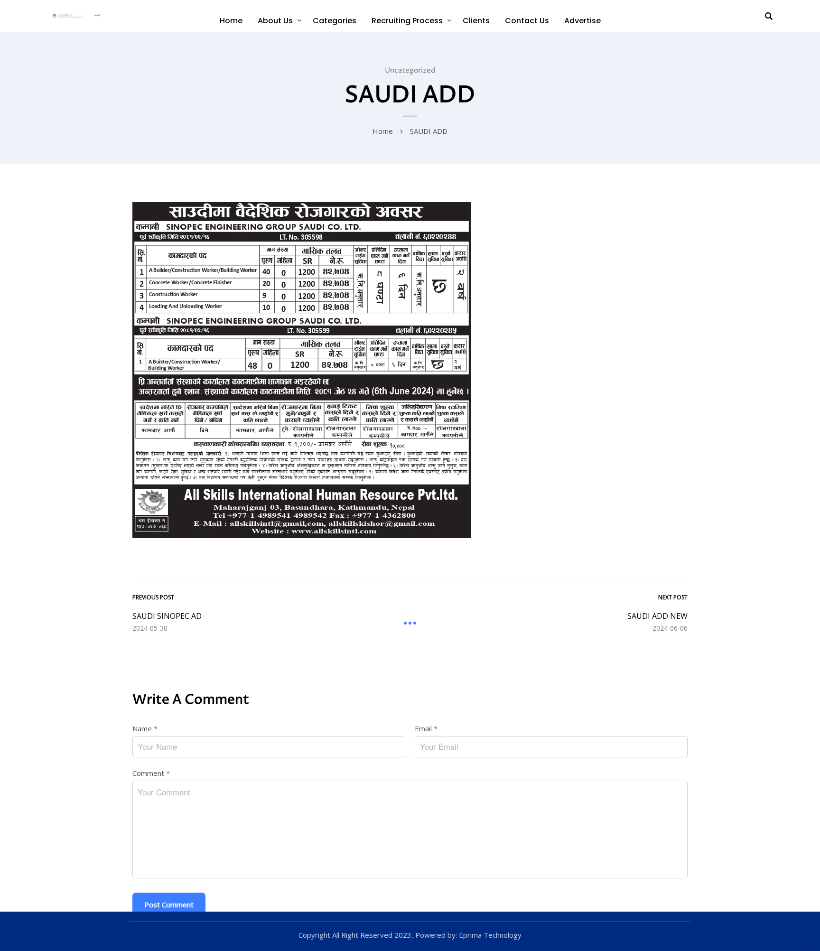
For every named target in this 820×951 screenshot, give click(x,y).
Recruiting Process (407, 20)
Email (426, 728)
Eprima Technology (489, 935)
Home (231, 20)
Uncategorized (410, 70)
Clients (476, 20)
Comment (151, 773)
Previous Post (153, 597)
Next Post (673, 597)
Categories (334, 20)
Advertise (582, 20)
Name (145, 728)
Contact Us (527, 20)
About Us (275, 20)
